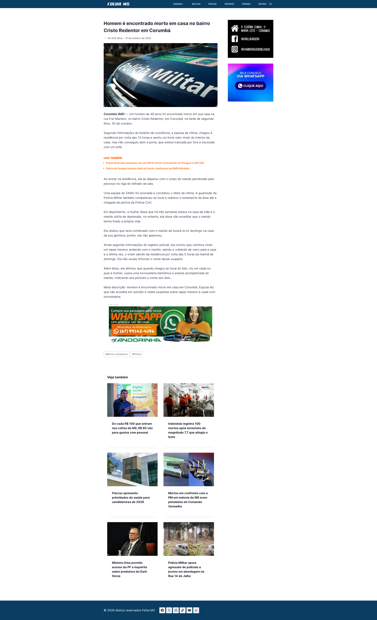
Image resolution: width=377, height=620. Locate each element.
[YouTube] (189, 610)
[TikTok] (183, 610)
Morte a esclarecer (116, 354)
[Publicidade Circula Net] (250, 100)
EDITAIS (262, 4)
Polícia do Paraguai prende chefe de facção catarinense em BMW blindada (147, 168)
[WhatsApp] (196, 610)
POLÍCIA (212, 4)
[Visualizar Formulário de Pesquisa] (270, 4)
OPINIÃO (246, 4)
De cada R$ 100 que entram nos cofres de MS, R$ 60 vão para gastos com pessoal (132, 428)
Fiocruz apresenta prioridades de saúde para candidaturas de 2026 (131, 497)
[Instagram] (176, 610)
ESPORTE (229, 4)
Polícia (136, 354)
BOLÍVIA (196, 4)
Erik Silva (117, 38)
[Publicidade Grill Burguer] (250, 57)
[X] (169, 610)
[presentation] (132, 400)
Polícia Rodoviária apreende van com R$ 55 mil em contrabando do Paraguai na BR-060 (155, 162)
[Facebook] (162, 610)
